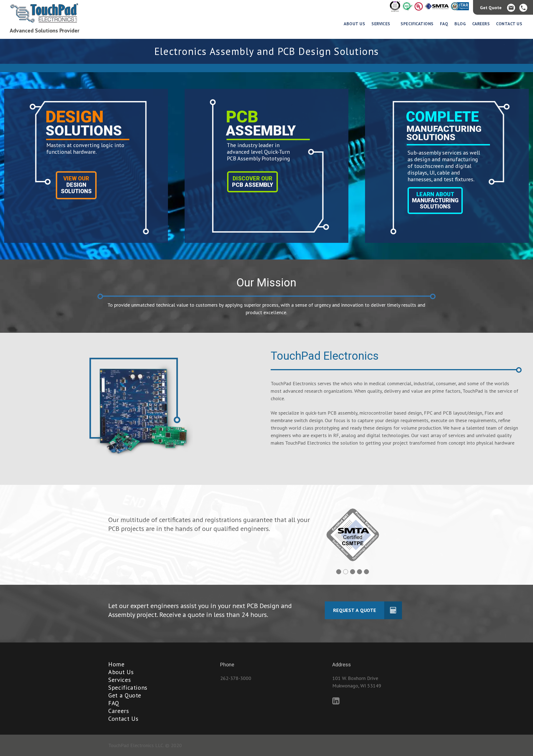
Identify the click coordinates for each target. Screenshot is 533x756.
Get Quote (491, 7)
